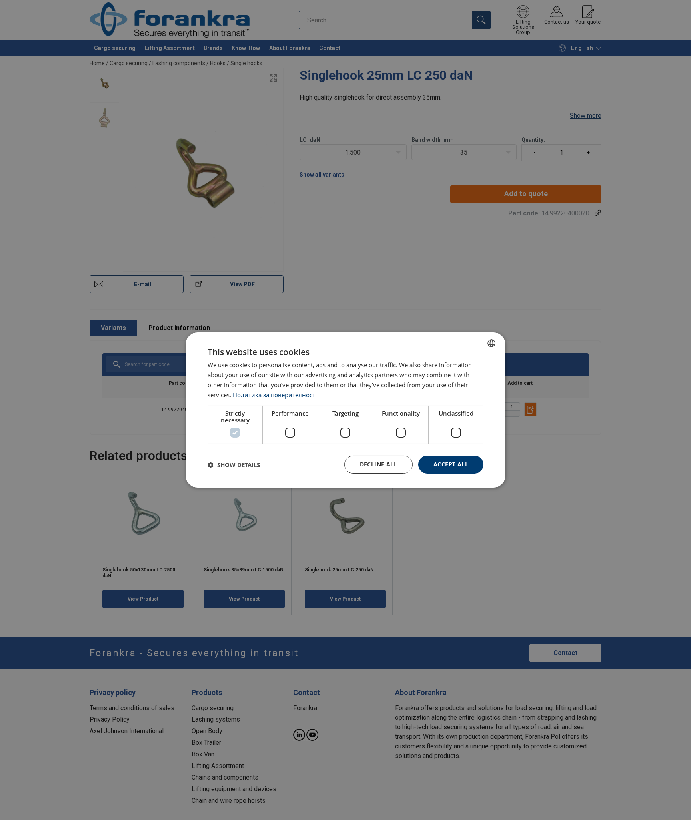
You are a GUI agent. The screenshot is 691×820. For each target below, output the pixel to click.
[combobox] (491, 343)
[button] (234, 464)
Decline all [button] (378, 464)
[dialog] (345, 410)
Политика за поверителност (274, 395)
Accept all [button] (450, 464)
